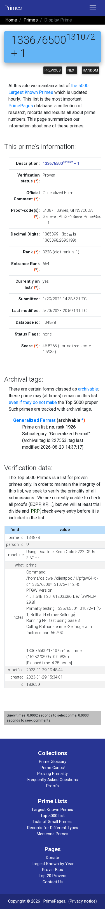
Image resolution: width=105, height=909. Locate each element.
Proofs (52, 786)
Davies (62, 210)
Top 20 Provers (52, 876)
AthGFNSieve (70, 216)
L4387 (48, 210)
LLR (46, 222)
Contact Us (53, 882)
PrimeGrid (92, 216)
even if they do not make (33, 402)
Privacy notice (82, 901)
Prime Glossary (52, 761)
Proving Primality (52, 773)
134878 (49, 322)
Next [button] (71, 70)
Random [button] (90, 70)
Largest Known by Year (53, 864)
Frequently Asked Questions (52, 779)
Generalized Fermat (34, 420)
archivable (88, 389)
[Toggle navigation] (93, 8)
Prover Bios (52, 869)
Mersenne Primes (52, 834)
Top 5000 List (52, 815)
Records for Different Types (52, 827)
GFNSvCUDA (81, 210)
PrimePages (20, 105)
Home (11, 20)
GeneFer (50, 216)
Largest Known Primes (52, 809)
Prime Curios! (53, 767)
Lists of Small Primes (52, 821)
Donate (52, 857)
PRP (35, 511)
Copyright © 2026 (24, 901)
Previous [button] (53, 70)
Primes (13, 7)
